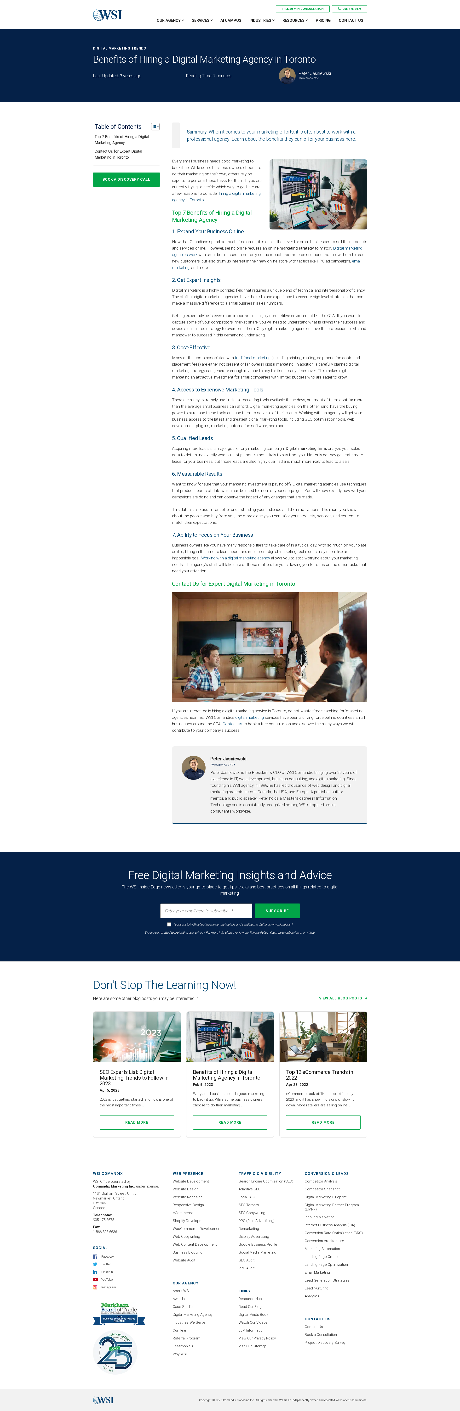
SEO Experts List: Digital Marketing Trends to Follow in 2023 (134, 1078)
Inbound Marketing (319, 1217)
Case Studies (184, 1307)
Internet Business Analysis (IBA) (330, 1225)
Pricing (323, 20)
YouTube (107, 1279)
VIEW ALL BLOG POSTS (341, 998)
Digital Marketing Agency (193, 1314)
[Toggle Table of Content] (153, 127)
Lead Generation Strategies (327, 1280)
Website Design (185, 1189)
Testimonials (183, 1346)
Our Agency (169, 20)
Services (200, 20)
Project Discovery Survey (325, 1342)
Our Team (180, 1330)
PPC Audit (246, 1268)
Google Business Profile (258, 1244)
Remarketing (249, 1229)
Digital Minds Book (253, 1314)
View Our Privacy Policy (257, 1338)
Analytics (312, 1296)
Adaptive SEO (249, 1189)
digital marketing (249, 717)
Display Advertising (254, 1236)
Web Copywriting (186, 1236)
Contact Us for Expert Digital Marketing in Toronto (118, 154)
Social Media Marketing (257, 1252)
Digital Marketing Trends (119, 48)
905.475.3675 (352, 9)
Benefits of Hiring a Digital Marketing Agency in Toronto (226, 1075)
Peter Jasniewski (228, 759)
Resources (293, 20)
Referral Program (186, 1338)
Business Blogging (187, 1252)
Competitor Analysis (321, 1181)
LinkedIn (107, 1272)
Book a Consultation (321, 1335)
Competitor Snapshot (322, 1189)
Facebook (107, 1256)
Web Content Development (195, 1244)
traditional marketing (252, 357)
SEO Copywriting (252, 1213)
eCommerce (183, 1213)
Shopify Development (190, 1221)
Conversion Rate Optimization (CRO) (334, 1233)
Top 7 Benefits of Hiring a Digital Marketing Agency (122, 139)
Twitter (106, 1264)
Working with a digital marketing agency (235, 558)
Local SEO (247, 1197)
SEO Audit (246, 1260)
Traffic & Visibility (260, 1173)
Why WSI (180, 1354)
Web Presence (188, 1173)
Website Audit (184, 1260)
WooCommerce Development (197, 1229)
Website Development (191, 1181)
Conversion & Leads (327, 1173)
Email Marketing (317, 1272)
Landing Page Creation (323, 1257)
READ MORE (136, 1122)
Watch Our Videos (253, 1322)
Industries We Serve (189, 1322)
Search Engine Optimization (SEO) (266, 1181)
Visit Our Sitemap (252, 1346)
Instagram (108, 1287)
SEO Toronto (249, 1205)
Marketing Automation (322, 1249)
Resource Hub (250, 1299)
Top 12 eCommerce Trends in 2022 (319, 1075)
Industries (260, 20)
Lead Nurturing (316, 1288)
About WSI (181, 1291)
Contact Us (351, 20)
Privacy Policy (258, 932)
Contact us (232, 723)
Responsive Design (188, 1205)
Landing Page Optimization (326, 1264)
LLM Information (251, 1330)
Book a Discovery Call (126, 179)
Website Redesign (187, 1197)
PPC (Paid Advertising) (257, 1221)
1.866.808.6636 (105, 1232)
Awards (179, 1299)
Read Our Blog (250, 1307)
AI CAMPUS (230, 20)
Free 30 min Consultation (303, 9)
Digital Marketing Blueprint (325, 1197)
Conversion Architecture (324, 1241)
